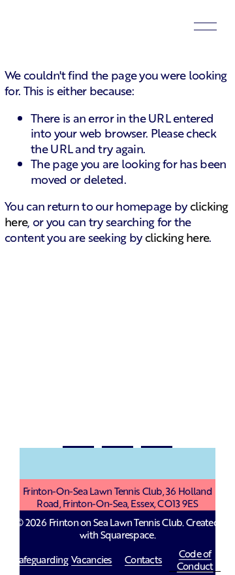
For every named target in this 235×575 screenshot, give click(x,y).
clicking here (177, 236)
